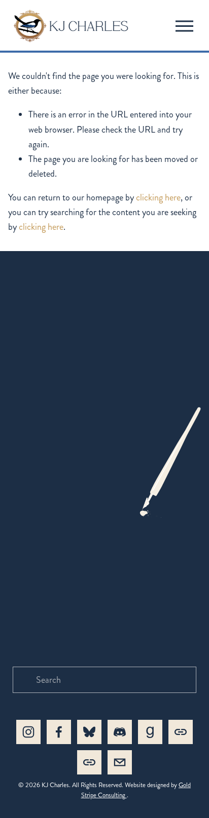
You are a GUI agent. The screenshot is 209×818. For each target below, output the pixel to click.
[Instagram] (28, 732)
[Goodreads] (150, 732)
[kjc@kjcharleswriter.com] (120, 762)
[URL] (180, 732)
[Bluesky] (89, 732)
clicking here (158, 197)
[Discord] (120, 732)
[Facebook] (59, 732)
